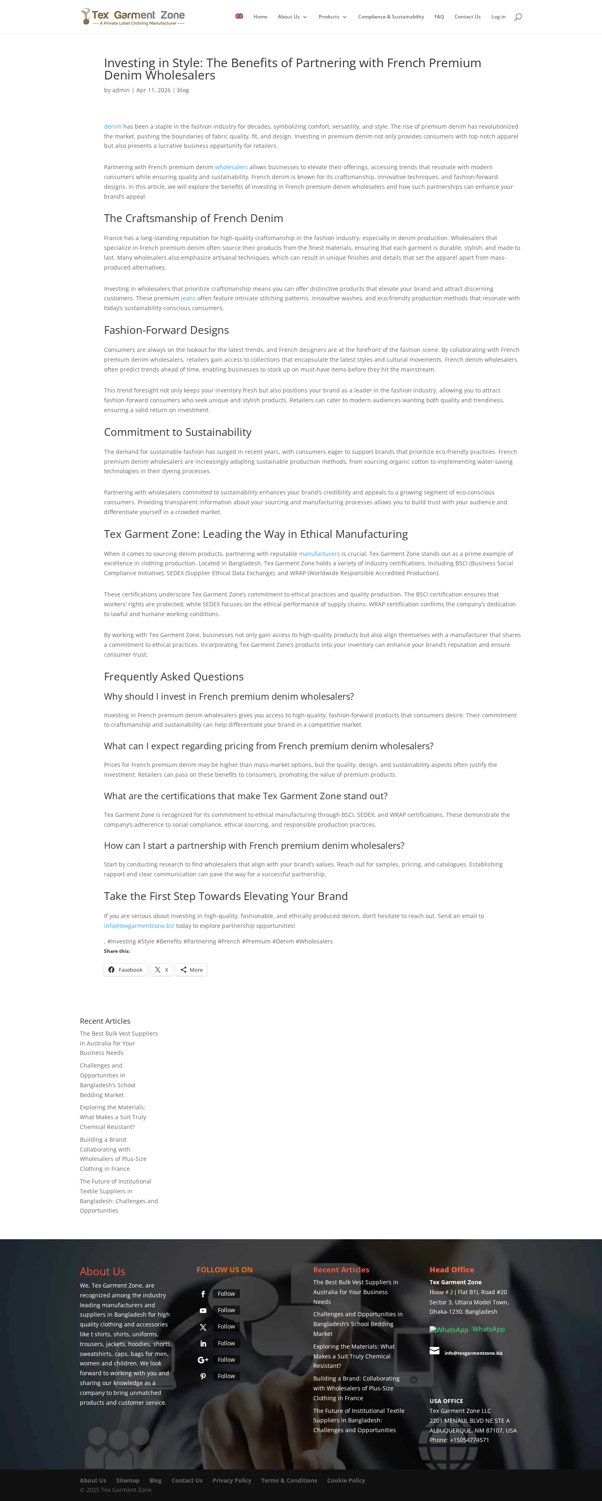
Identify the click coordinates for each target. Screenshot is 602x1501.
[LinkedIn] (203, 1344)
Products (329, 17)
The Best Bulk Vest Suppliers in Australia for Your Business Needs (119, 1043)
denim (113, 127)
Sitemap (128, 1481)
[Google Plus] (203, 1360)
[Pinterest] (203, 1376)
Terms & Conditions (289, 1481)
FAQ (439, 17)
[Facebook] (203, 1294)
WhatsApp (488, 1329)
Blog (156, 1481)
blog (183, 90)
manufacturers (319, 554)
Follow (226, 1294)
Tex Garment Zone (117, 1286)
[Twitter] (203, 1327)
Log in (498, 17)
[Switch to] (239, 23)
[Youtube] (203, 1310)
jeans (188, 298)
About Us (289, 17)
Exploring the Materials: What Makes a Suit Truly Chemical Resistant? (113, 1117)
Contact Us (468, 17)
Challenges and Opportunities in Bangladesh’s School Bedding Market (358, 1324)
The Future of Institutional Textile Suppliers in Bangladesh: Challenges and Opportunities (359, 1421)
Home (260, 17)
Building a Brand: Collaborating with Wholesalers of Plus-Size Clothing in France (356, 1388)
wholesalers (231, 167)
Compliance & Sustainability (391, 17)
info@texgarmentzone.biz (139, 926)
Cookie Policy (346, 1481)
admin (121, 90)
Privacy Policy (232, 1481)
